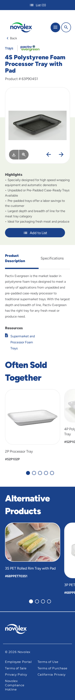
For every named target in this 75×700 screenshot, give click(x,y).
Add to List (38, 233)
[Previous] (48, 154)
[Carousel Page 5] (52, 473)
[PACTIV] (28, 48)
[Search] (66, 27)
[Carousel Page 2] (34, 473)
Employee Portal (18, 662)
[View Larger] (24, 154)
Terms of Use (48, 662)
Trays (9, 48)
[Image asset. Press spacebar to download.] (14, 154)
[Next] (61, 154)
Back (13, 38)
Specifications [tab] (52, 258)
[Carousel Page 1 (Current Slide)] (28, 473)
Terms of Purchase (52, 668)
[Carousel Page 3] (40, 473)
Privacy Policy (16, 674)
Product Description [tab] (15, 258)
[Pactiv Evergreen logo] (37, 629)
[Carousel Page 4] (46, 473)
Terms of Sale (15, 668)
